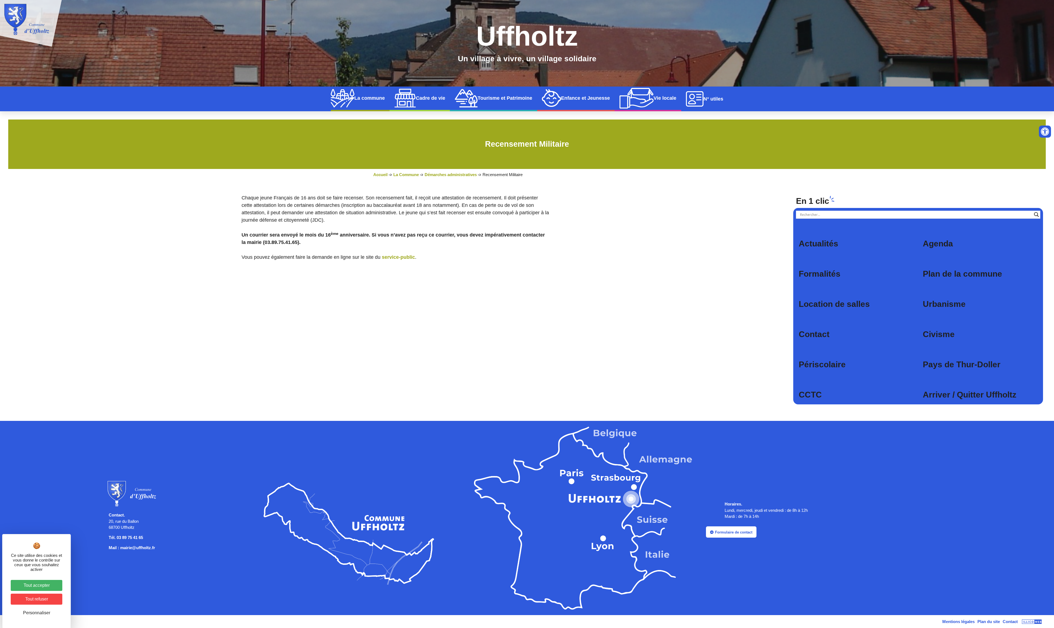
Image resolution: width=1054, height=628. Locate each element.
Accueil (380, 174)
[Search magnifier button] (1036, 214)
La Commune (406, 174)
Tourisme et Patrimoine (505, 98)
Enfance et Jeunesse (585, 98)
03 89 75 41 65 (130, 537)
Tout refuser (36, 599)
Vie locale (665, 98)
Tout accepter (37, 585)
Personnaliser (36, 612)
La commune (369, 98)
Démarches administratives (451, 174)
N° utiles (713, 99)
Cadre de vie (430, 98)
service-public (398, 257)
